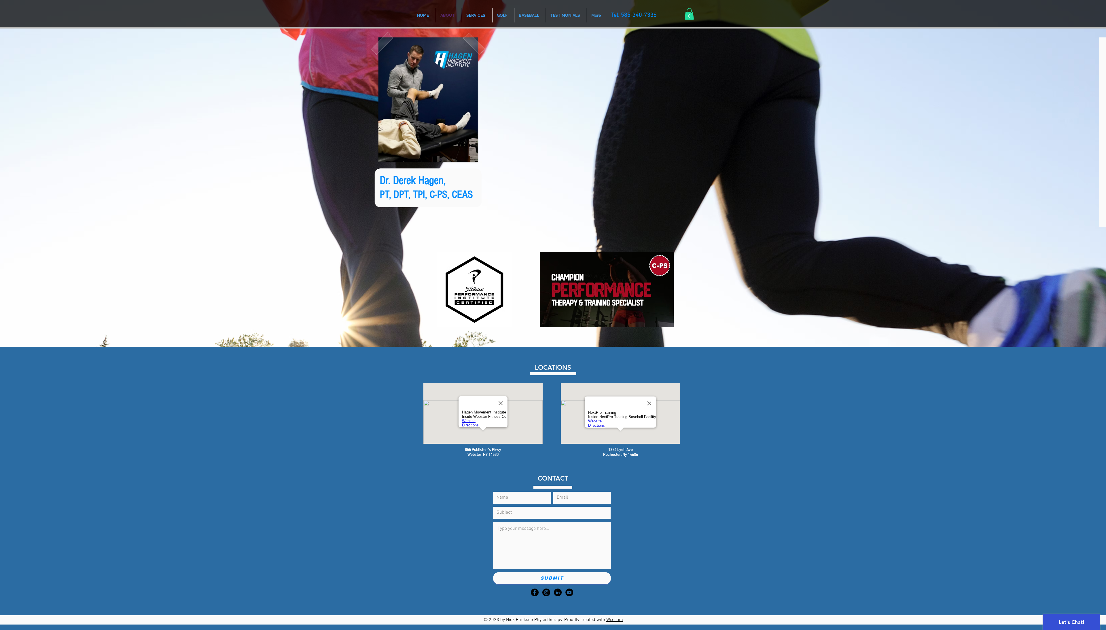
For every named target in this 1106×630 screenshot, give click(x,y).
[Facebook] (535, 592)
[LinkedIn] (558, 592)
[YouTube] (569, 592)
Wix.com (614, 620)
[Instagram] (546, 592)
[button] (689, 14)
